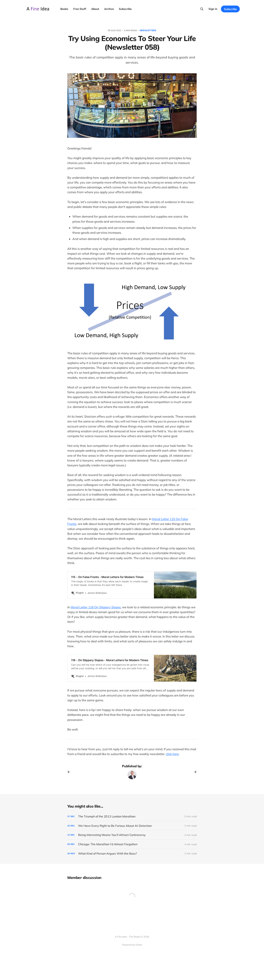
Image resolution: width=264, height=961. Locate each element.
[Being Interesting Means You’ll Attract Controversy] (132, 834)
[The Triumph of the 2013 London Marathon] (132, 816)
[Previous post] (70, 772)
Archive (109, 9)
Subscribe (125, 9)
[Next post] (194, 772)
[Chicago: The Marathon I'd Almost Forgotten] (132, 844)
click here (172, 754)
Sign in (213, 9)
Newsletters (148, 30)
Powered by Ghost (132, 944)
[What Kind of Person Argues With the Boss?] (132, 853)
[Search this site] (202, 9)
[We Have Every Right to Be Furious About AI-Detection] (132, 825)
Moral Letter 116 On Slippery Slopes (96, 607)
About (95, 9)
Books (64, 9)
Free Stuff (79, 9)
